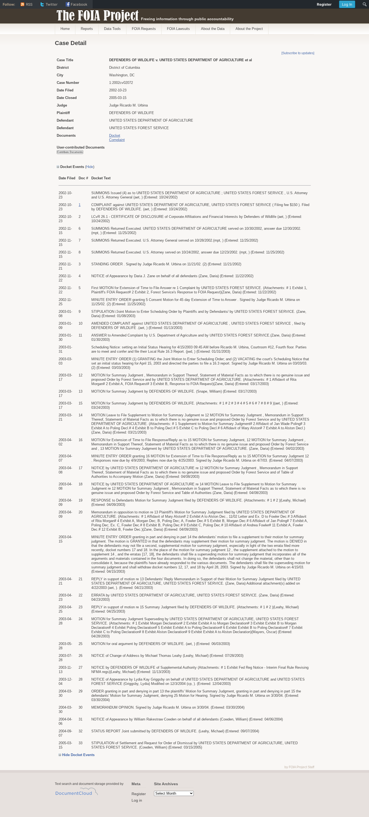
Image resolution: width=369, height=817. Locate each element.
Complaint (117, 140)
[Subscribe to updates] (297, 53)
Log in (137, 800)
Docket (114, 135)
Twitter (52, 4)
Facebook (79, 4)
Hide (89, 167)
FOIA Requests (144, 29)
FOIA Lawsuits (178, 29)
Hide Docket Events (78, 755)
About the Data (212, 29)
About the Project (249, 29)
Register (139, 794)
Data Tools (112, 29)
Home (65, 29)
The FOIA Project (96, 14)
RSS (29, 4)
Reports (87, 29)
